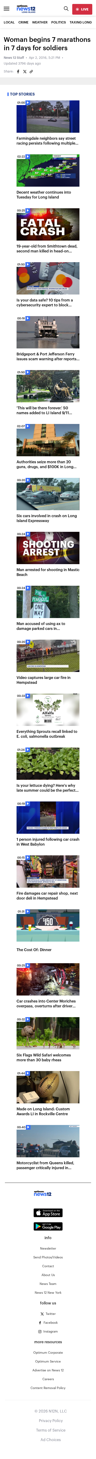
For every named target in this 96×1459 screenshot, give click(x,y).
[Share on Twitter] (25, 71)
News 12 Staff (14, 58)
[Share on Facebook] (18, 71)
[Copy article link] (31, 71)
